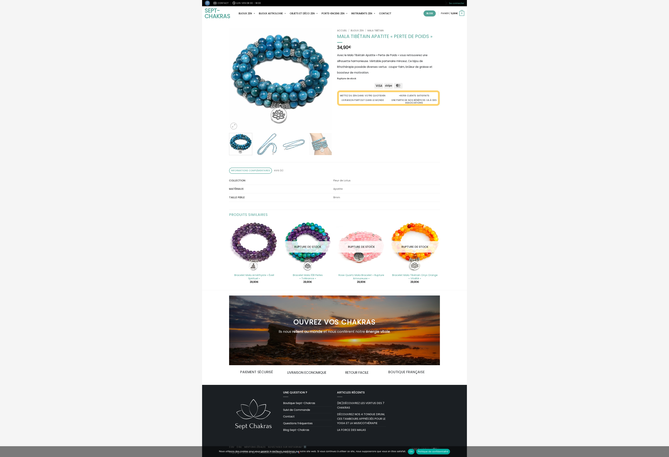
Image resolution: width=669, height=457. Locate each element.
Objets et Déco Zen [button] (302, 13)
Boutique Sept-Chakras (299, 403)
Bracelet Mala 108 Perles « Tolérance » (308, 277)
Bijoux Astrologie (271, 13)
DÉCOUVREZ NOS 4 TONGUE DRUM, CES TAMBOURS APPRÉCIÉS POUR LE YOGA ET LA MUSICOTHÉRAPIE (361, 418)
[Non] (664, 452)
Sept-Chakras (217, 13)
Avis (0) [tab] (278, 170)
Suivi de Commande (296, 410)
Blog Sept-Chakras (296, 430)
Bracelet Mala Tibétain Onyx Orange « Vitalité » (415, 277)
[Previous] (235, 79)
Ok (411, 451)
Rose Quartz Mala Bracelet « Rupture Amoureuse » (361, 277)
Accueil (342, 30)
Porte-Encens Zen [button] (333, 13)
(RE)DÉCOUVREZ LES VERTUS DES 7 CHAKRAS (360, 405)
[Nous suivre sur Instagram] (207, 3)
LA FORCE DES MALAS (351, 430)
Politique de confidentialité (433, 451)
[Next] (325, 79)
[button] (456, 3)
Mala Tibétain (375, 30)
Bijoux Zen (357, 30)
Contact (385, 13)
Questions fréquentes (298, 423)
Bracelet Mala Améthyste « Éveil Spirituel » (254, 277)
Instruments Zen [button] (361, 13)
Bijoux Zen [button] (245, 13)
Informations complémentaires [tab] (250, 170)
